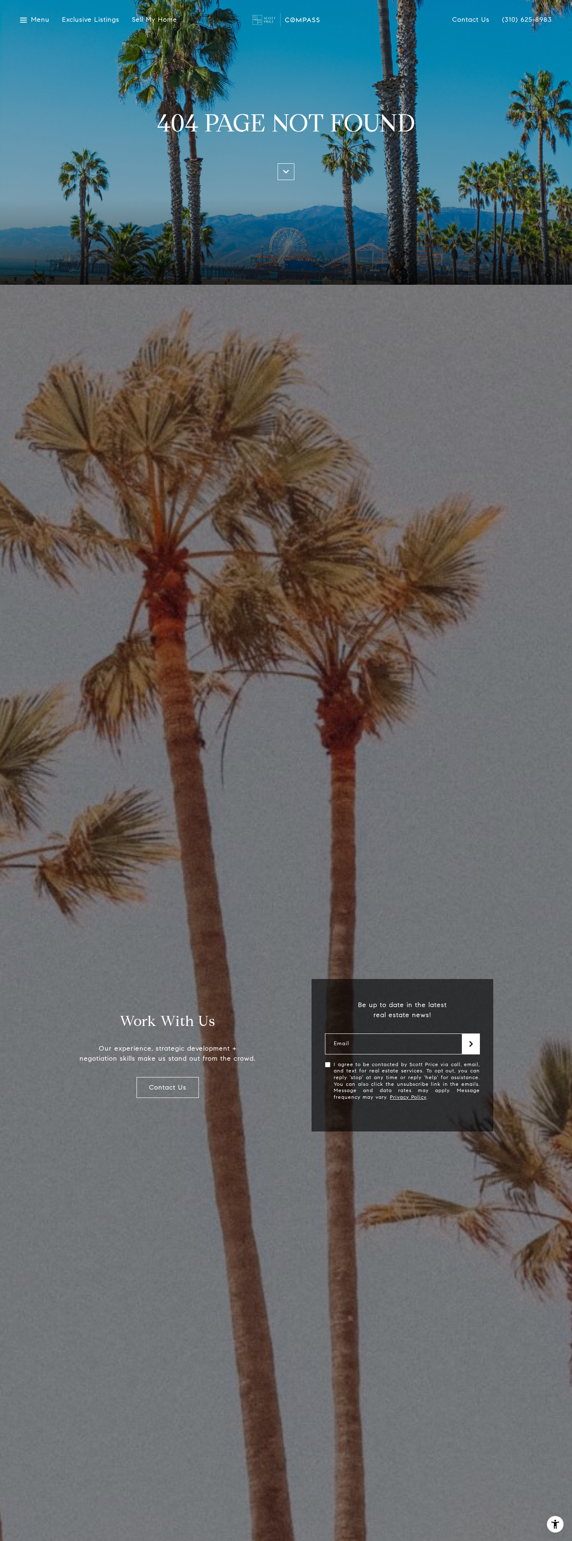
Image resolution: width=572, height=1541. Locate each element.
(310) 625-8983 (527, 19)
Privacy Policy (408, 1097)
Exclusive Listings (90, 19)
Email (341, 1043)
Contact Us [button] (167, 1087)
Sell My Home (154, 19)
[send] (471, 1043)
